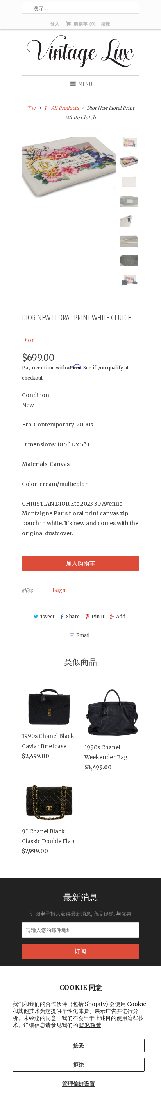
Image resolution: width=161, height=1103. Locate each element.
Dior (28, 340)
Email (82, 635)
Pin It (97, 616)
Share (73, 616)
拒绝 (78, 1064)
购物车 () (84, 23)
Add (120, 616)
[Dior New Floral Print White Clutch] (69, 168)
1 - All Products (61, 108)
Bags (58, 590)
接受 (78, 1045)
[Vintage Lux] (80, 52)
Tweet (47, 616)
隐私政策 (90, 1025)
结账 (106, 23)
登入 (55, 23)
